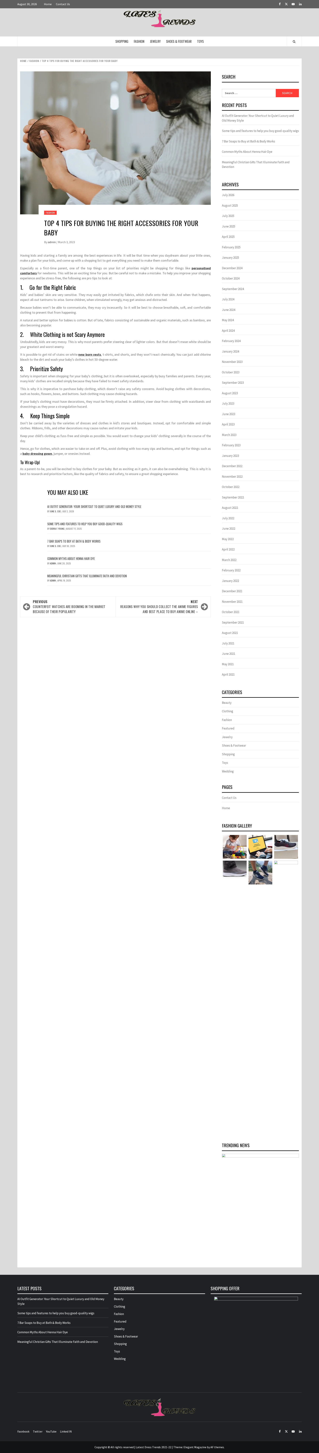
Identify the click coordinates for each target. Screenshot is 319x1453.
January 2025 (230, 258)
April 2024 (228, 331)
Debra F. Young (57, 528)
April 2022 (228, 549)
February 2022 (231, 570)
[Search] (294, 41)
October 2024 (230, 278)
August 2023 (230, 393)
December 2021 (232, 591)
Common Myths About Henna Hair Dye (71, 558)
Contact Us (63, 4)
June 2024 (228, 310)
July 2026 (228, 195)
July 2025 (228, 216)
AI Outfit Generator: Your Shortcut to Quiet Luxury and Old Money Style (94, 506)
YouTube (51, 1431)
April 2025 (228, 237)
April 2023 (228, 424)
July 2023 (228, 403)
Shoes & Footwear (179, 41)
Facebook (23, 1431)
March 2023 (229, 435)
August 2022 (230, 508)
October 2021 (230, 612)
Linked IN (66, 1431)
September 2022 (233, 497)
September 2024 (233, 289)
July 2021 (228, 643)
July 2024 (228, 299)
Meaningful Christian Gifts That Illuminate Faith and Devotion (87, 576)
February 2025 (231, 247)
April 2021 (228, 674)
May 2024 (228, 320)
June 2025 (228, 226)
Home (48, 4)
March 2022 (229, 560)
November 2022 (232, 476)
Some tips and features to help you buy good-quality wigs (84, 524)
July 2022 (228, 518)
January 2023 (230, 456)
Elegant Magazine (194, 1447)
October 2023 (230, 372)
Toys (200, 41)
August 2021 (230, 633)
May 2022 (228, 539)
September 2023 (233, 383)
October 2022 (230, 487)
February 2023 (231, 445)
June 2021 (228, 654)
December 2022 (232, 466)
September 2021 (233, 622)
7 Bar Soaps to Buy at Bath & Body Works (73, 541)
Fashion (139, 41)
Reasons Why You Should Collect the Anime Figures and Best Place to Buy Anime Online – (159, 606)
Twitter (37, 1431)
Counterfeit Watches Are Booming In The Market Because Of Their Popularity (69, 606)
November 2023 (232, 362)
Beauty (226, 703)
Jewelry (155, 41)
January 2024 (230, 351)
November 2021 (232, 602)
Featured (228, 728)
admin (52, 242)
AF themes (217, 1447)
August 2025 (230, 205)
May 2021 (228, 664)
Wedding (228, 771)
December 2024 (232, 268)
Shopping (121, 41)
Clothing (227, 711)
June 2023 (228, 414)
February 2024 (231, 341)
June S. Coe (55, 511)
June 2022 (228, 529)
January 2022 (230, 581)
